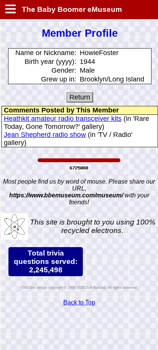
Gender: (63, 70)
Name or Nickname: (45, 53)
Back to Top (79, 302)
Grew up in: (58, 79)
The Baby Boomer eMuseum (71, 9)
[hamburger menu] (10, 9)
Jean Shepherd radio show (45, 134)
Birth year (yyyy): (50, 61)
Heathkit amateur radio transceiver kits (63, 118)
